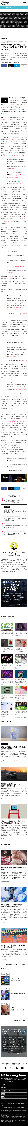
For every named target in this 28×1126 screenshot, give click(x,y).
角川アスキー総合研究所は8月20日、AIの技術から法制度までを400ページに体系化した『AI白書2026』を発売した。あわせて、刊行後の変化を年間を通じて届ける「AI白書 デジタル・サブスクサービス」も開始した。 (14, 755)
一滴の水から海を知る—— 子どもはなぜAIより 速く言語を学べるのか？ (13, 822)
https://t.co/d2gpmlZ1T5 (15, 175)
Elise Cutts (4, 838)
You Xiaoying (4, 922)
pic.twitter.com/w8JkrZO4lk (17, 266)
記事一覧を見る (19, 479)
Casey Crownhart (5, 798)
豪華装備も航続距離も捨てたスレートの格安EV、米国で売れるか (13, 785)
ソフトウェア (6, 124)
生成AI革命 (6, 477)
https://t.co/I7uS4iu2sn (21, 389)
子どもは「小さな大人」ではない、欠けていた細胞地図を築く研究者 (15, 533)
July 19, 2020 (24, 393)
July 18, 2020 (18, 183)
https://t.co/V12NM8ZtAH (19, 307)
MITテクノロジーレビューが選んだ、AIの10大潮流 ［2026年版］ (14, 586)
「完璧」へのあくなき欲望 (17, 1009)
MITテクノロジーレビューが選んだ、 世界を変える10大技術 (13, 1031)
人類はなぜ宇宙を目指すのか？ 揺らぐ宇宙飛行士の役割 (15, 525)
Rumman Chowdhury (6, 881)
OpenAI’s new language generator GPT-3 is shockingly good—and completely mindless (14, 42)
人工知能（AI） (4, 38)
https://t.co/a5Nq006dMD (13, 356)
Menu (24, 2)
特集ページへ (19, 605)
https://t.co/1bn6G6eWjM (13, 310)
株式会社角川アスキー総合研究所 (16, 1107)
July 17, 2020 (24, 360)
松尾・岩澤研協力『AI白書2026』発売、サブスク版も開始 (15, 509)
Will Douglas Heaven (6, 62)
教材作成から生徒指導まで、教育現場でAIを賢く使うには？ (13, 946)
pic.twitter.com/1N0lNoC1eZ (14, 177)
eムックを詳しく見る (19, 1020)
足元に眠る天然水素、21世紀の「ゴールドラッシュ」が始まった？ (15, 500)
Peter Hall (4, 959)
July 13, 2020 (10, 272)
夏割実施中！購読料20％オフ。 (14, 7)
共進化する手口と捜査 (16, 979)
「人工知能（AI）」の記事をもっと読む (15, 964)
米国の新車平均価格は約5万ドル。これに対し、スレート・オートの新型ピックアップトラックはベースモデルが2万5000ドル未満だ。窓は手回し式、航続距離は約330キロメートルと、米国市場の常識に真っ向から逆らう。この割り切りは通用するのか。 (14, 792)
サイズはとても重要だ (18, 155)
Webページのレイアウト (17, 245)
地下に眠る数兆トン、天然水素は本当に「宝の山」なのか (15, 518)
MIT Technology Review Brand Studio (9, 760)
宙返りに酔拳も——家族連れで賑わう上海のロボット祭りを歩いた (13, 905)
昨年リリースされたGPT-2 (12, 139)
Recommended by (17, 717)
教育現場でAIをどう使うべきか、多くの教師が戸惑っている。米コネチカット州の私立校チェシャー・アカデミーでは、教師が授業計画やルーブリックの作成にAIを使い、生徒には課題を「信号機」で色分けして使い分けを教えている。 (14, 953)
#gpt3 (12, 168)
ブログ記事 (3, 192)
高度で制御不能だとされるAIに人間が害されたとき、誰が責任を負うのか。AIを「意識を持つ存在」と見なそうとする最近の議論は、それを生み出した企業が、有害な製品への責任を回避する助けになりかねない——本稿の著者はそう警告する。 (14, 875)
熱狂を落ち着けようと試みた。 (17, 421)
